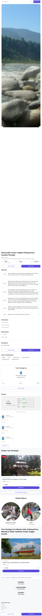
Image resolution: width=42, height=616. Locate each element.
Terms (2, 609)
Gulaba (31, 522)
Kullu (7, 258)
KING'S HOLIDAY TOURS (21, 375)
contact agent (10, 614)
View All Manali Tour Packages (21, 492)
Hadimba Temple (24, 258)
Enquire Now (21, 487)
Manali (4, 258)
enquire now (31, 614)
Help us (2, 604)
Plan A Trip (37, 1)
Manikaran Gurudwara (11, 522)
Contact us (3, 606)
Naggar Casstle (31, 258)
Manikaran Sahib (17, 258)
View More (4, 445)
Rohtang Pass (11, 258)
